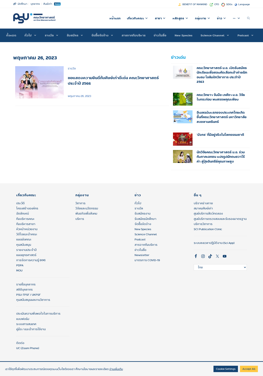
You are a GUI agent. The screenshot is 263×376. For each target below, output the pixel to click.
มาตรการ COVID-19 (147, 260)
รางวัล (49, 35)
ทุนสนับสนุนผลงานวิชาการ (33, 300)
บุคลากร (35, 4)
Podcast (243, 35)
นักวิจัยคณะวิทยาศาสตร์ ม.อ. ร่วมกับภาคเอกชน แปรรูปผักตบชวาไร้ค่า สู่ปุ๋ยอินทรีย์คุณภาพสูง (221, 157)
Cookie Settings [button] (225, 369)
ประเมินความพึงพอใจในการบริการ (38, 313)
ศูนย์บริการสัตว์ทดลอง (208, 213)
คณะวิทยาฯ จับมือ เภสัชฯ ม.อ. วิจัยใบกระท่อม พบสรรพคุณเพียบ (221, 97)
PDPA (19, 265)
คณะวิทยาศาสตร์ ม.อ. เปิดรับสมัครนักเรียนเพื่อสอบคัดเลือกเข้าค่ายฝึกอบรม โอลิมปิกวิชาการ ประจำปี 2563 (222, 75)
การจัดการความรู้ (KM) (30, 260)
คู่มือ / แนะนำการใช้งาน (31, 329)
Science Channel (212, 35)
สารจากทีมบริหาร (133, 35)
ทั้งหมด (11, 35)
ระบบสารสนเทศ (26, 324)
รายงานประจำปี (26, 250)
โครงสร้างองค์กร (27, 208)
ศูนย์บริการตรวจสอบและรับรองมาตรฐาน (220, 219)
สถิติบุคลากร (24, 289)
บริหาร (79, 219)
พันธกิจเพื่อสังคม (86, 213)
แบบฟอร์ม (22, 319)
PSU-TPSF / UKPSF (28, 294)
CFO (216, 4)
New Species (183, 35)
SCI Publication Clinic (208, 229)
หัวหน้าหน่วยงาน (26, 229)
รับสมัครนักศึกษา (145, 219)
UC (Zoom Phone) (27, 348)
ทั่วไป (138, 203)
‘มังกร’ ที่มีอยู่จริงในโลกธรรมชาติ (220, 134)
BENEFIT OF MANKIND (194, 4)
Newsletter (142, 255)
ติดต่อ (20, 343)
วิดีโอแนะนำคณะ (26, 234)
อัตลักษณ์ (22, 213)
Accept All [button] (248, 369)
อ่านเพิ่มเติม (116, 369)
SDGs (229, 4)
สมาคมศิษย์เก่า (203, 208)
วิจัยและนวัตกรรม (86, 208)
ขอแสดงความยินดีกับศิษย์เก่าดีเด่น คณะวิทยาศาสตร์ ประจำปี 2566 (113, 80)
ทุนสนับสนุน (23, 244)
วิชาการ (80, 203)
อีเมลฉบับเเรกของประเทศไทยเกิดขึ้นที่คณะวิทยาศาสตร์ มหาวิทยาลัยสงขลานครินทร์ (222, 117)
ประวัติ (20, 203)
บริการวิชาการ (203, 224)
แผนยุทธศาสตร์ (26, 255)
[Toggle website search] (248, 18)
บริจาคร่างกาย (203, 203)
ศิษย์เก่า (47, 4)
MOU (19, 270)
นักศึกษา (22, 4)
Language (244, 4)
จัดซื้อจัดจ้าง (99, 35)
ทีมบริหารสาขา (25, 224)
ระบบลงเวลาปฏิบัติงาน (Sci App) (214, 243)
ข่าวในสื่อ (160, 35)
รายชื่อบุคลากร (26, 284)
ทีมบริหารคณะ (25, 219)
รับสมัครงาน (142, 213)
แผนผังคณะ (23, 239)
